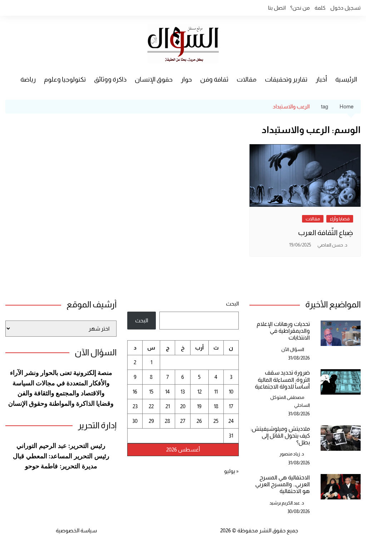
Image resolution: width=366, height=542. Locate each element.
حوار (186, 79)
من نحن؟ (300, 8)
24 (231, 421)
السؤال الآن (292, 349)
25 (215, 421)
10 (231, 392)
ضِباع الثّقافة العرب (325, 232)
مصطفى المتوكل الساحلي (290, 401)
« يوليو (231, 471)
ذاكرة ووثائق (110, 79)
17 (231, 406)
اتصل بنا (277, 8)
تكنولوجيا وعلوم (65, 79)
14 (167, 392)
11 (216, 392)
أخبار (321, 79)
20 (183, 406)
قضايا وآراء (340, 218)
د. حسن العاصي (332, 245)
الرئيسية (346, 79)
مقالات (247, 79)
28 (167, 421)
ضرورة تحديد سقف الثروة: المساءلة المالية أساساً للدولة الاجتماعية (282, 379)
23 (135, 406)
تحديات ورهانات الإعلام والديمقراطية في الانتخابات (283, 331)
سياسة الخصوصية (76, 530)
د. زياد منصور (292, 453)
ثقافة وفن (214, 79)
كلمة (320, 8)
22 (151, 406)
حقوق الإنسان (154, 79)
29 (151, 421)
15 (151, 392)
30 (135, 421)
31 (231, 436)
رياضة (28, 79)
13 (182, 392)
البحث (232, 304)
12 (199, 392)
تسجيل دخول (345, 8)
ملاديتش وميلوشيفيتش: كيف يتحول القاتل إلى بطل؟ (280, 435)
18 (216, 406)
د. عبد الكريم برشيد (286, 503)
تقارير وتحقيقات (286, 79)
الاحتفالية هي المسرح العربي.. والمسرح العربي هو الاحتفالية (282, 484)
